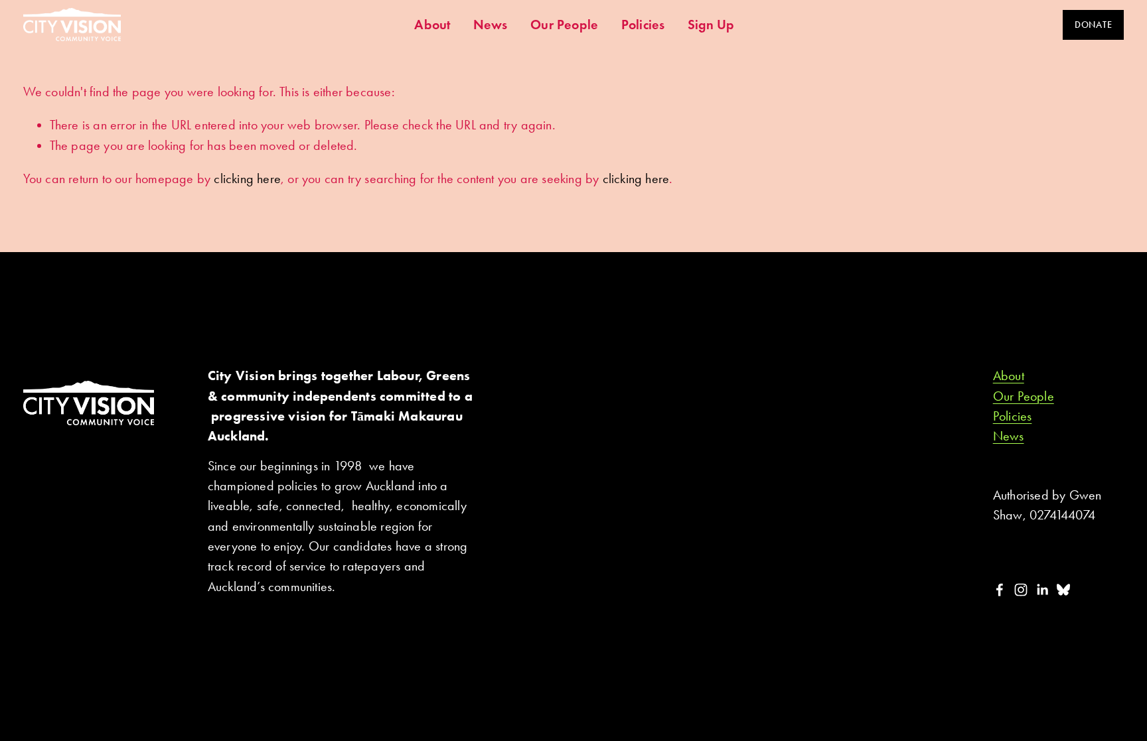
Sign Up (711, 25)
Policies (643, 25)
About (432, 25)
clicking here (247, 178)
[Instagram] (1021, 589)
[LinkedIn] (1042, 589)
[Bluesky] (1063, 589)
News (490, 25)
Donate (1093, 25)
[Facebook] (999, 589)
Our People (564, 25)
